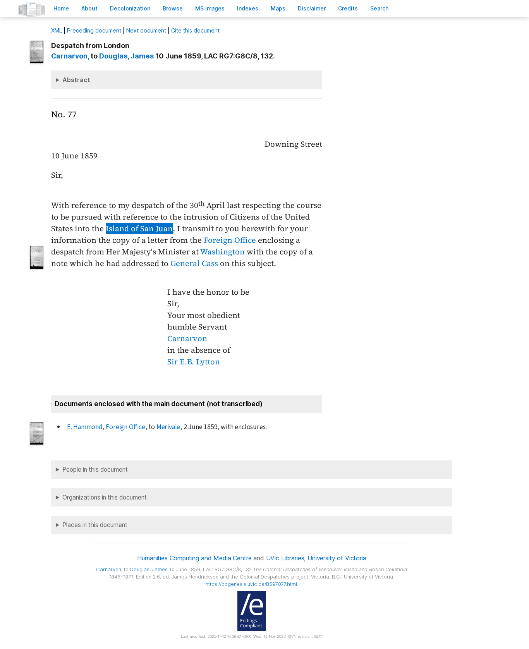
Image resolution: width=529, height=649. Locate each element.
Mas (278, 8)
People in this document (95, 469)
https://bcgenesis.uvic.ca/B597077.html (251, 584)
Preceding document (94, 30)
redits (348, 8)
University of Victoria (336, 558)
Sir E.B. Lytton (193, 361)
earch (379, 8)
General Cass (194, 263)
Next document (146, 30)
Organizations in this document (104, 497)
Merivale (168, 427)
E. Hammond (85, 427)
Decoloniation (130, 8)
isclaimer (312, 8)
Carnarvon (187, 338)
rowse (173, 8)
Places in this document (94, 525)
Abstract (76, 80)
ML (56, 30)
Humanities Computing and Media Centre (194, 558)
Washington (222, 251)
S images (210, 8)
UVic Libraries (285, 558)
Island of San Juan (139, 228)
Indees (247, 8)
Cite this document (195, 30)
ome (61, 8)
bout (89, 8)
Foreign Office (230, 240)
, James (126, 56)
